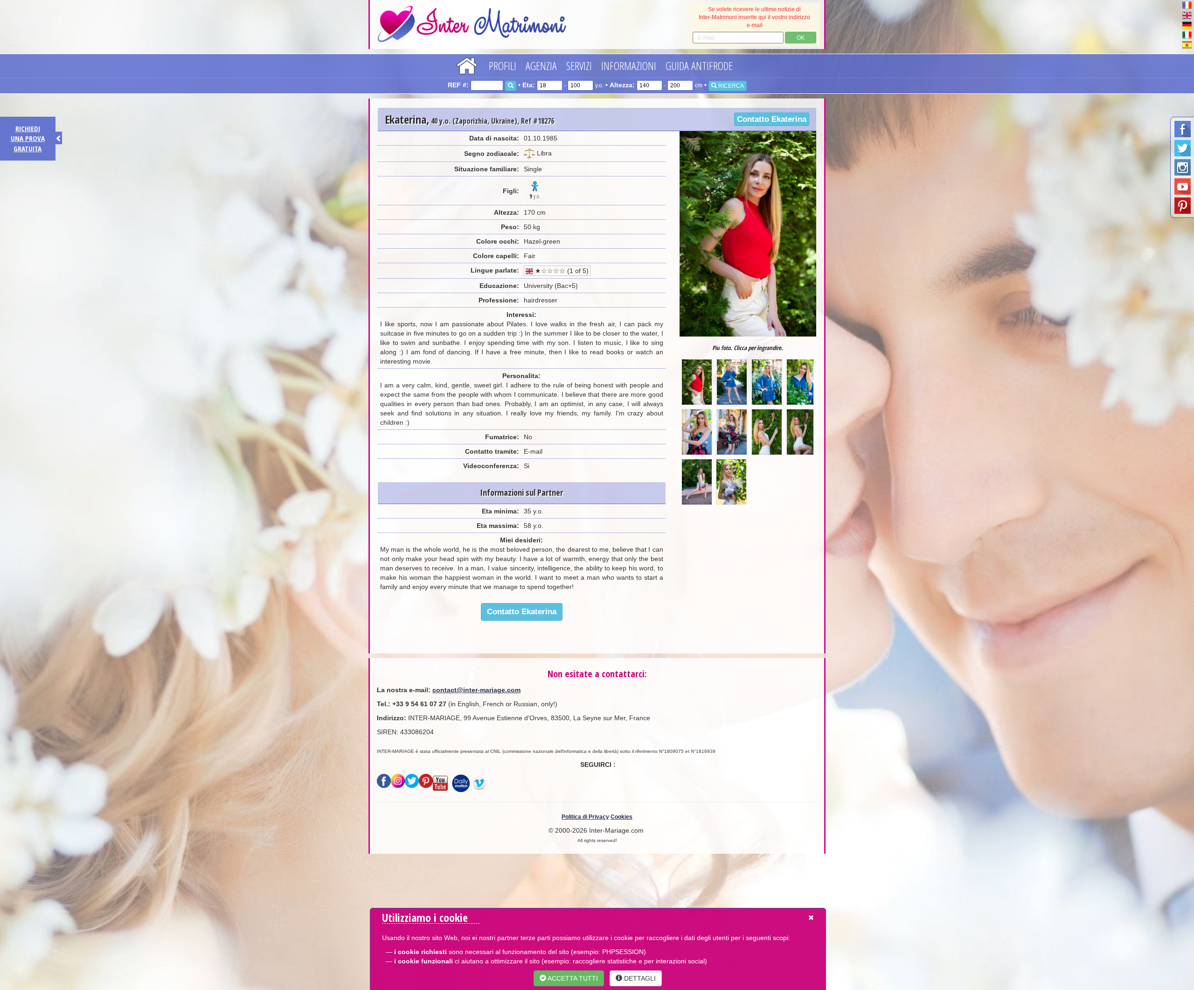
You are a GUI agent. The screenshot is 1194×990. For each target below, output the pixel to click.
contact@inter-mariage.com (476, 690)
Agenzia (541, 65)
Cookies (621, 817)
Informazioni (628, 65)
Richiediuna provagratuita (28, 138)
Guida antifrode (699, 65)
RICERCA (730, 86)
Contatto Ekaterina (771, 119)
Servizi (579, 65)
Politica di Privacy (585, 817)
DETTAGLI (639, 978)
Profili (502, 65)
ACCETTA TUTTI (572, 978)
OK (801, 38)
